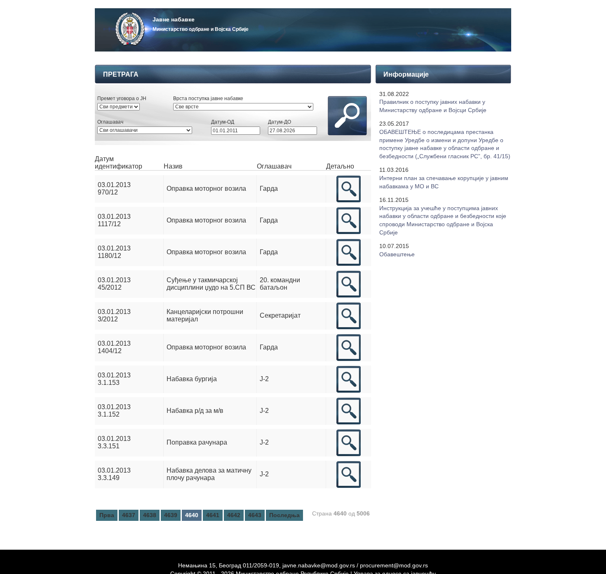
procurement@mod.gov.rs (394, 565)
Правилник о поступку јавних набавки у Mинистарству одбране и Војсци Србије (432, 105)
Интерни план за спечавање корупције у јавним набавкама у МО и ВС (443, 182)
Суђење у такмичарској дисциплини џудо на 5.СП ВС (211, 283)
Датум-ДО (279, 122)
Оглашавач (110, 122)
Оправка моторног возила (206, 188)
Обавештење (397, 254)
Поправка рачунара (197, 442)
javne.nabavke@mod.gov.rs (318, 565)
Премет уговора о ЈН (121, 98)
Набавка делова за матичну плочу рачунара (209, 474)
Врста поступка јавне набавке (208, 98)
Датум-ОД (222, 122)
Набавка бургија (192, 378)
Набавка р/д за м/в (195, 410)
